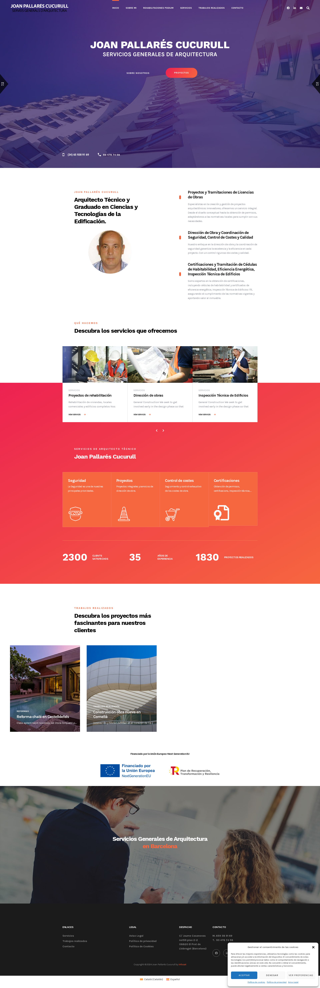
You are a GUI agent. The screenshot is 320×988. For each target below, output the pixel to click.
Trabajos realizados (106, 706)
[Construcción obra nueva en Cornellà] (122, 688)
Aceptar (244, 975)
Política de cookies (256, 982)
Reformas (23, 711)
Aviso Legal (293, 982)
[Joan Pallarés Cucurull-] (39, 8)
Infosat (182, 964)
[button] (313, 947)
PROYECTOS (179, 72)
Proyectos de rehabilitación (90, 395)
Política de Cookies (141, 946)
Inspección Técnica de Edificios (223, 395)
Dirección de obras (148, 395)
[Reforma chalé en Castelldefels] (45, 688)
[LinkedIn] (227, 953)
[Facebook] (216, 953)
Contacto (68, 946)
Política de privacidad (276, 982)
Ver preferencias (301, 975)
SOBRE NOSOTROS (137, 72)
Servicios (74, 390)
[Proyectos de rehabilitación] (95, 364)
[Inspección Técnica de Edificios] (225, 364)
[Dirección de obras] (160, 364)
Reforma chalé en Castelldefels (43, 716)
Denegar (272, 975)
